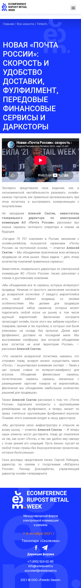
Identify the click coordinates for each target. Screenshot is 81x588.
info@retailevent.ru (40, 566)
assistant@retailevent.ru (41, 570)
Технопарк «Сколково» (40, 541)
